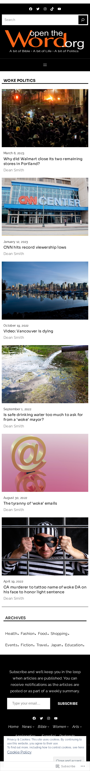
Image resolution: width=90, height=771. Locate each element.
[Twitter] (38, 9)
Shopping (59, 633)
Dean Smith (13, 170)
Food (42, 633)
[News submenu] (33, 726)
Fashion (27, 633)
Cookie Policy (19, 752)
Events (11, 645)
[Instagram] (45, 9)
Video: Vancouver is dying (28, 331)
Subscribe (68, 703)
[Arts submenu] (81, 726)
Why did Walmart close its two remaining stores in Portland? (43, 161)
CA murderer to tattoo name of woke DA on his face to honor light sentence (45, 589)
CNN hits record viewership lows (34, 247)
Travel (41, 645)
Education (74, 645)
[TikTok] (52, 9)
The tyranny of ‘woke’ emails (30, 503)
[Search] (82, 19)
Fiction (27, 645)
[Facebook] (31, 9)
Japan (56, 645)
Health (11, 633)
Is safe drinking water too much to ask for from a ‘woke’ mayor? (43, 417)
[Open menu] (45, 65)
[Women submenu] (68, 726)
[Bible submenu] (48, 726)
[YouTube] (59, 9)
